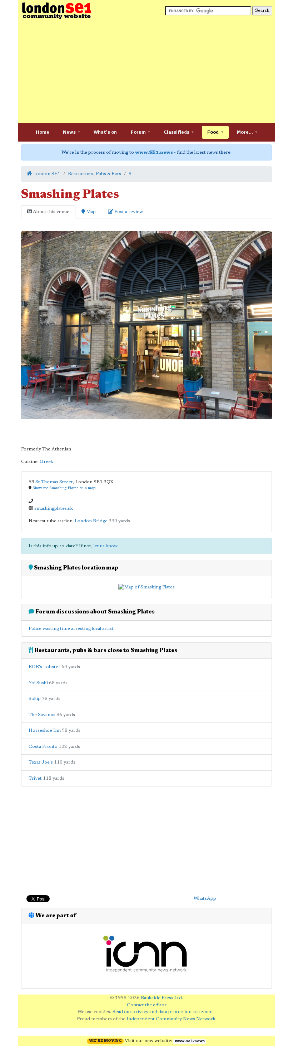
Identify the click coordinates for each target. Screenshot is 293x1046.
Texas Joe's (41, 762)
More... (245, 132)
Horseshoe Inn (45, 730)
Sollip (35, 698)
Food (213, 132)
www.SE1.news (154, 152)
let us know (106, 546)
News (70, 132)
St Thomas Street (54, 482)
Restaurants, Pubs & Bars (94, 174)
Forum (139, 132)
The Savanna (42, 714)
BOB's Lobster (44, 667)
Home (42, 132)
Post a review (128, 211)
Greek (46, 461)
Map (90, 211)
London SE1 (46, 174)
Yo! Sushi (38, 683)
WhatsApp (205, 898)
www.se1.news (190, 1041)
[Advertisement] (146, 71)
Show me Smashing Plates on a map (64, 488)
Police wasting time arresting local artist (71, 628)
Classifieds (177, 132)
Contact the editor (147, 1005)
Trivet (35, 778)
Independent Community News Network (170, 1019)
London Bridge (91, 521)
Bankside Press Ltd (161, 998)
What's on (105, 132)
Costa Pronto (43, 746)
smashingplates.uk (53, 508)
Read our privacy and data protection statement (163, 1012)
